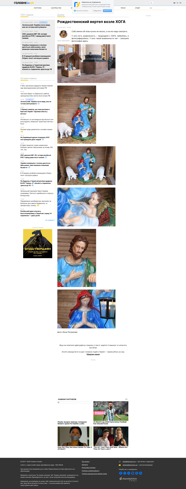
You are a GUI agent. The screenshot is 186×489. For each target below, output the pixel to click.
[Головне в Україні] (24, 3)
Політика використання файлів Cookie (94, 474)
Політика (37, 8)
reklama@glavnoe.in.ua (130, 465)
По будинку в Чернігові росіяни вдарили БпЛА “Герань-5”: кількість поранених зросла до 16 (36, 182)
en (180, 3)
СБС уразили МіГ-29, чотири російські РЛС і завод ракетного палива (35, 155)
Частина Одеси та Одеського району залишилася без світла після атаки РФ (35, 94)
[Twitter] (124, 473)
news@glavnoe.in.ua (129, 461)
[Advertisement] (93, 375)
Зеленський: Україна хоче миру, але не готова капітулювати (35, 102)
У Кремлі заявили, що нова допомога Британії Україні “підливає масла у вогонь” (35, 110)
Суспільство (56, 8)
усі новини (49, 220)
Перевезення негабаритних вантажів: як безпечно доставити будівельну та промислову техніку (35, 202)
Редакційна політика (88, 467)
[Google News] (136, 473)
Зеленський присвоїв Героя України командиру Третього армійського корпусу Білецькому (36, 192)
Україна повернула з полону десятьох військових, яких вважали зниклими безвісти (35, 164)
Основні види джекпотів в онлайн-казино (36, 128)
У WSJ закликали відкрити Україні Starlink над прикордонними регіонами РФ (36, 86)
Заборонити (97, 11)
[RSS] (140, 473)
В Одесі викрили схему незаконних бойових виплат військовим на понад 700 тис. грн (36, 146)
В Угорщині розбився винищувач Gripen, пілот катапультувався (36, 173)
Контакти (85, 464)
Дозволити (107, 11)
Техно (123, 8)
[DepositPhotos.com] (128, 479)
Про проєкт (86, 461)
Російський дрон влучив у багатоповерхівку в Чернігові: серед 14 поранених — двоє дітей (36, 212)
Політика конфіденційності (90, 471)
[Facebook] (120, 473)
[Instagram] (132, 473)
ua (174, 3)
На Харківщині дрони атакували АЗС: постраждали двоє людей (35, 137)
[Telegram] (128, 473)
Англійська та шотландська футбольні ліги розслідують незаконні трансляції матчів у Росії (36, 121)
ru (177, 3)
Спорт (137, 8)
